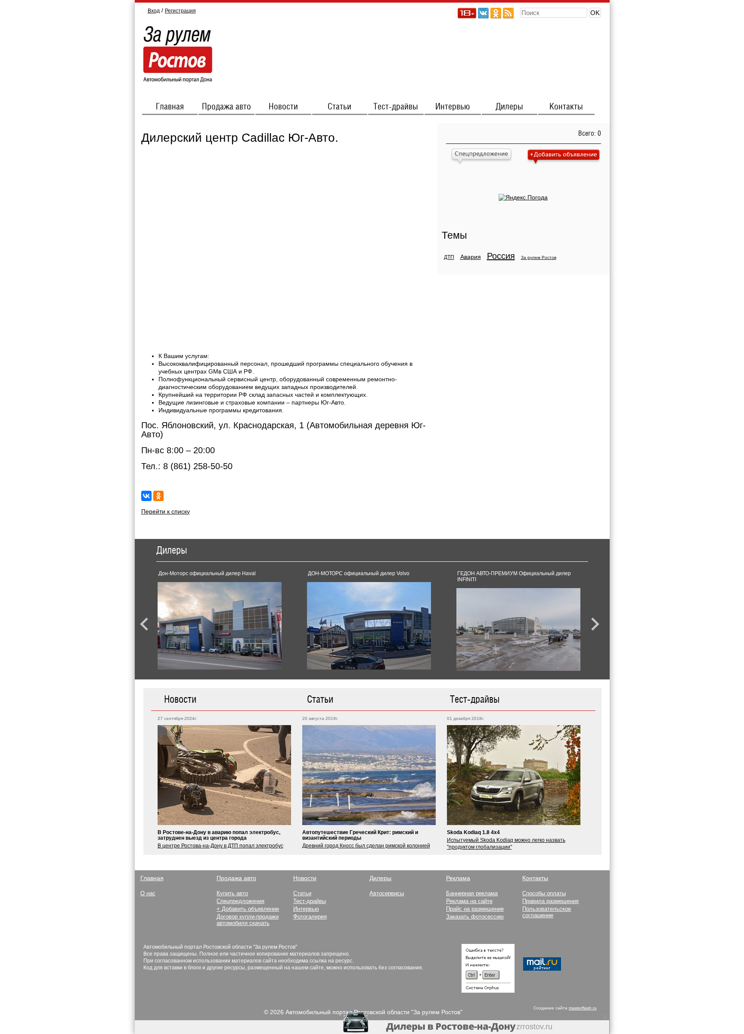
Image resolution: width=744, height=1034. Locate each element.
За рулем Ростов (538, 257)
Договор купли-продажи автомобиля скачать (248, 919)
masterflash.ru (583, 1008)
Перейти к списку (165, 511)
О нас (147, 893)
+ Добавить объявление (248, 909)
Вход (154, 11)
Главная (170, 107)
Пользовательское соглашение (546, 912)
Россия (501, 256)
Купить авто (232, 893)
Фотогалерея (310, 916)
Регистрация (180, 11)
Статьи (339, 107)
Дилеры (509, 107)
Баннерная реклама (472, 893)
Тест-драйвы (395, 107)
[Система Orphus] (488, 990)
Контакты (566, 107)
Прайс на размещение (475, 909)
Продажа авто (226, 107)
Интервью (452, 107)
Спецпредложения (240, 901)
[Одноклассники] (158, 496)
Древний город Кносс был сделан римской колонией (366, 846)
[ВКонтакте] (146, 496)
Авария (470, 256)
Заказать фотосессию (475, 916)
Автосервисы (386, 893)
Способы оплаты (544, 893)
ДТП (449, 257)
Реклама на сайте (469, 901)
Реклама (458, 878)
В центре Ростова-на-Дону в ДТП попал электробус (220, 846)
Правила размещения (550, 901)
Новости (283, 107)
